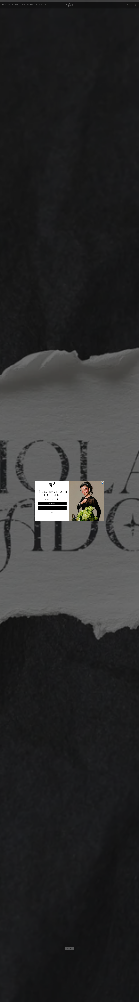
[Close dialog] (102, 482)
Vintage (52, 507)
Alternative (52, 503)
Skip (52, 512)
